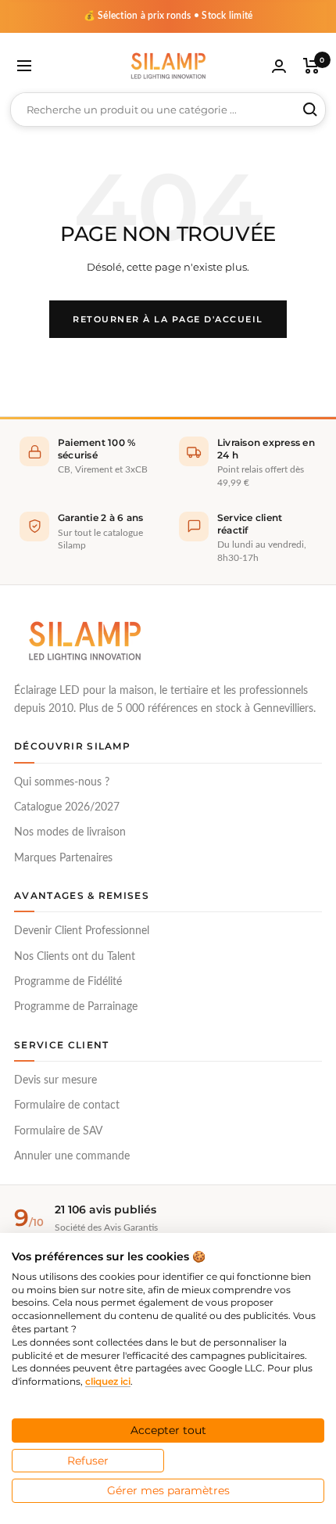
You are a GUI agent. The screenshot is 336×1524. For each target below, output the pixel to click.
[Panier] (311, 66)
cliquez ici (107, 1381)
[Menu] (24, 65)
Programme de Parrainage (76, 1006)
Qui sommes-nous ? (61, 782)
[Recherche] (310, 109)
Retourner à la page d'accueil (168, 319)
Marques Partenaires (63, 858)
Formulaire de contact (67, 1105)
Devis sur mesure (55, 1080)
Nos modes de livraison (70, 832)
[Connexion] (279, 66)
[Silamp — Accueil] (84, 640)
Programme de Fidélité (68, 981)
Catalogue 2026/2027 (67, 807)
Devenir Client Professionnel (81, 931)
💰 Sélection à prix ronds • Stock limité (168, 15)
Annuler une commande (72, 1156)
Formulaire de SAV (58, 1131)
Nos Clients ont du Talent (74, 956)
